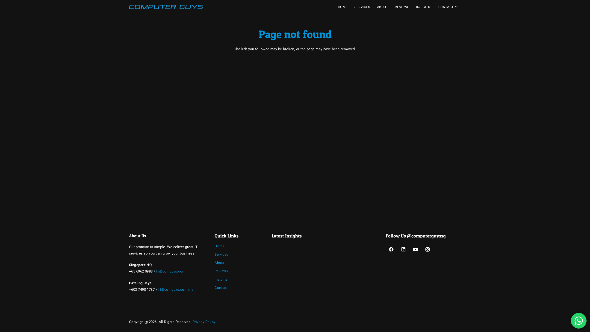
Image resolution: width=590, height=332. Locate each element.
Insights (221, 279)
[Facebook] (391, 249)
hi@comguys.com (170, 271)
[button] (455, 7)
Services (222, 254)
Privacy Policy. (204, 322)
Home (219, 246)
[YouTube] (415, 249)
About (219, 263)
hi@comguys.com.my (175, 290)
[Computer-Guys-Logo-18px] (166, 7)
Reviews (221, 271)
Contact (221, 288)
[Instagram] (428, 249)
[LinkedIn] (403, 249)
